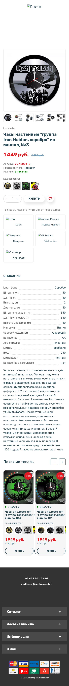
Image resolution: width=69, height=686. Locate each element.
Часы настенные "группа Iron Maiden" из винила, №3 (17, 186)
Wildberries (50, 241)
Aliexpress (18, 241)
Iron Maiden (9, 128)
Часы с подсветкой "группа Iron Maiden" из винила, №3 (26, 186)
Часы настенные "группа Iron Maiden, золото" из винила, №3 (8, 186)
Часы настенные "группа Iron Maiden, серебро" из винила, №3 (18, 530)
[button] (54, 462)
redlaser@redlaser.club (36, 584)
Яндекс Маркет (50, 224)
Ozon (19, 224)
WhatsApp (19, 257)
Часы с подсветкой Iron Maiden (35, 186)
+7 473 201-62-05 (36, 578)
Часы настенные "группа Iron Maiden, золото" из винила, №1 (41, 530)
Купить (34, 198)
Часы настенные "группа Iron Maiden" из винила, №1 (60, 530)
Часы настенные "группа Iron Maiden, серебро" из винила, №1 (50, 530)
